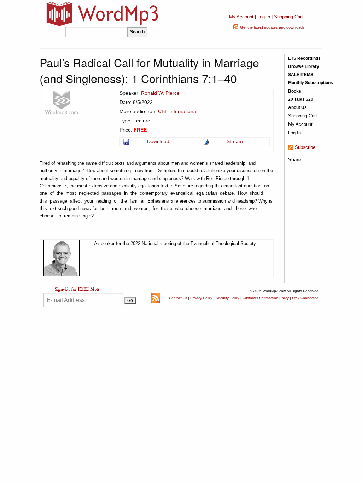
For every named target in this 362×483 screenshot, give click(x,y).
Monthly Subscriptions (310, 82)
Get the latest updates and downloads (272, 27)
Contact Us (178, 298)
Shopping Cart (288, 16)
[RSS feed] (155, 297)
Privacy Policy (201, 298)
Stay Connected (305, 298)
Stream (235, 141)
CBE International (177, 111)
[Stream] (206, 141)
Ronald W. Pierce (160, 93)
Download (158, 141)
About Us (297, 107)
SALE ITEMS (300, 74)
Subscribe (305, 147)
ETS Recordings (304, 58)
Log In (263, 16)
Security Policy (227, 298)
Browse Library (303, 66)
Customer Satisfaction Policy (266, 298)
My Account (241, 16)
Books (294, 91)
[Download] (126, 141)
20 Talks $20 (300, 99)
